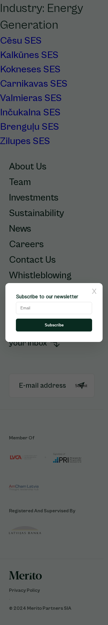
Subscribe (54, 325)
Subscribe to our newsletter (47, 296)
